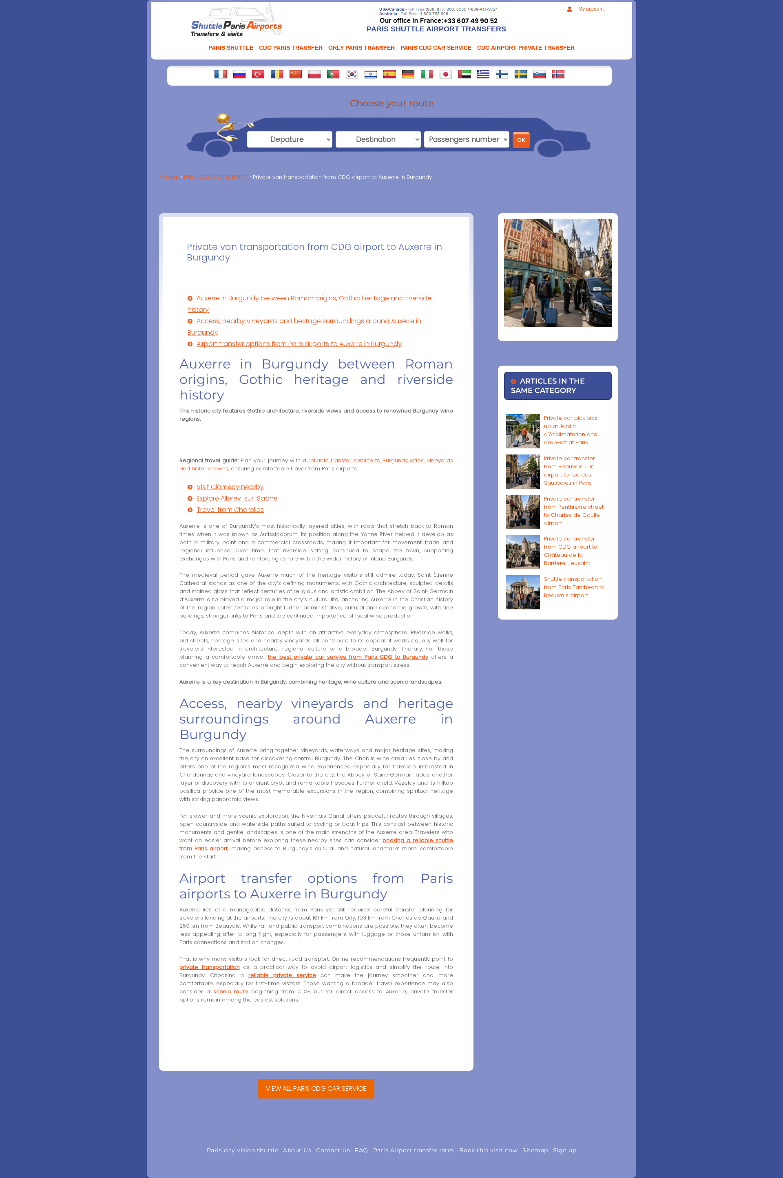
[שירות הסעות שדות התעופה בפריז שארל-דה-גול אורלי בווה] (370, 74)
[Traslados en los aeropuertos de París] (389, 74)
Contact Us (333, 1150)
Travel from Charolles (230, 509)
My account (591, 9)
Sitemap (535, 1150)
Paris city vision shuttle (243, 1150)
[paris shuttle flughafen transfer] (408, 74)
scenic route (230, 991)
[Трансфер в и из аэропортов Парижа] (239, 74)
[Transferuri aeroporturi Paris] (276, 74)
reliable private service (282, 975)
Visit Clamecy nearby (230, 487)
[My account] (569, 9)
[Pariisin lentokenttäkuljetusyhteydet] (502, 74)
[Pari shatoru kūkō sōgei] (445, 74)
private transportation (209, 967)
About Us (297, 1150)
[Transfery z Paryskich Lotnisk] (314, 74)
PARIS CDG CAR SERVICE (435, 47)
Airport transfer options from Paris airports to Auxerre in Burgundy (299, 344)
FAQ (361, 1150)
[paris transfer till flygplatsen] (520, 74)
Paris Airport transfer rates (413, 1150)
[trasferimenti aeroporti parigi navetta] (427, 74)
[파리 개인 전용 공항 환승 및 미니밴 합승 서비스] (351, 74)
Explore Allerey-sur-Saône (237, 498)
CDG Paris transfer (291, 47)
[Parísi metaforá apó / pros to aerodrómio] (483, 74)
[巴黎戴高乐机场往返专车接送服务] (295, 74)
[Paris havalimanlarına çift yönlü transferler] (258, 74)
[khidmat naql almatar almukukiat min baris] (464, 74)
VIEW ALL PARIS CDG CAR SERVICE (316, 1088)
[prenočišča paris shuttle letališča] (539, 74)
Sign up (565, 1150)
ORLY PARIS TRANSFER (361, 47)
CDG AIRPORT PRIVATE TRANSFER (526, 47)
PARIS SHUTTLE (230, 47)
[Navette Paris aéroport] (220, 74)
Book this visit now (488, 1150)
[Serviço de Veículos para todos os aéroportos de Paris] (333, 74)
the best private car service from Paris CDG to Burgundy (348, 657)
